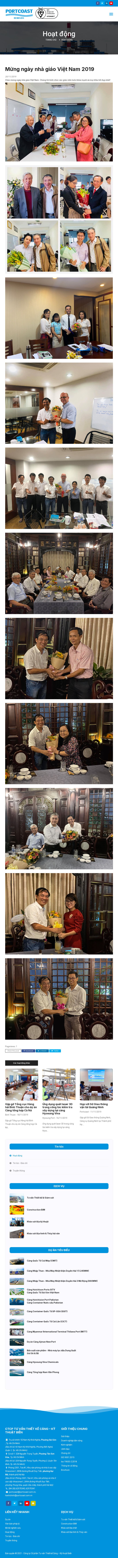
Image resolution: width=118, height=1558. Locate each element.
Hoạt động (67, 40)
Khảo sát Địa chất (69, 1528)
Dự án (8, 1519)
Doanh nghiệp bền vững (71, 1440)
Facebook (29, 1051)
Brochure (65, 1470)
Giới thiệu (65, 1436)
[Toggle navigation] (111, 14)
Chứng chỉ (65, 1453)
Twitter (56, 1051)
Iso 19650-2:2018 (69, 1461)
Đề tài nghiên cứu (13, 1528)
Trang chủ (50, 40)
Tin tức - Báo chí (12, 1536)
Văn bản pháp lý (12, 1524)
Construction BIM (69, 1524)
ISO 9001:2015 (67, 1457)
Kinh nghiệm (66, 1445)
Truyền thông (11, 1540)
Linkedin (43, 1051)
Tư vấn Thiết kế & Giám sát (73, 1519)
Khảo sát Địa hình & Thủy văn (74, 1532)
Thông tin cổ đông (69, 1466)
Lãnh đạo (65, 1449)
